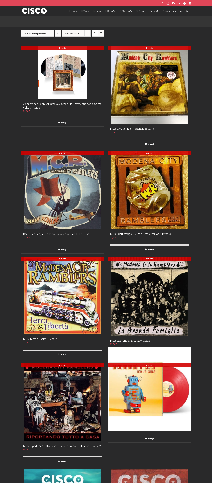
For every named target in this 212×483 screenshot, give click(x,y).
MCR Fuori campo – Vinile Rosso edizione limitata (140, 234)
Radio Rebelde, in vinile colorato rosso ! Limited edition (56, 234)
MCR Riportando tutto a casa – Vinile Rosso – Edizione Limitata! (62, 446)
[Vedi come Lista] (101, 33)
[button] (187, 11)
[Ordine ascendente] (58, 33)
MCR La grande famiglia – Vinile (130, 340)
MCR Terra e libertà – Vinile (40, 339)
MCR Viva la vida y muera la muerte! (132, 128)
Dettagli (64, 122)
